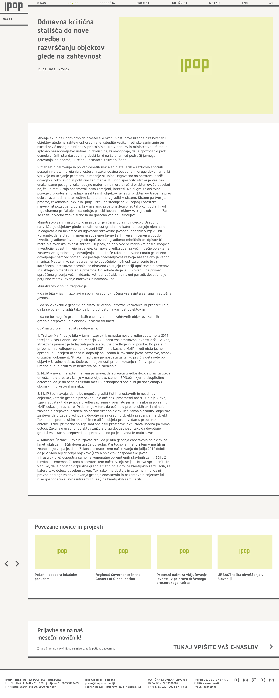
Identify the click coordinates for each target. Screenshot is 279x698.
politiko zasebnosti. (104, 648)
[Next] (17, 564)
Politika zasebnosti (206, 683)
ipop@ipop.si (93, 679)
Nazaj (7, 19)
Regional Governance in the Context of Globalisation (118, 576)
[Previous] (6, 564)
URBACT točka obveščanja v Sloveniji (240, 576)
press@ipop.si (94, 683)
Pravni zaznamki (205, 686)
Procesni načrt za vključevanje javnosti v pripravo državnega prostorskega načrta (182, 578)
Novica (63, 69)
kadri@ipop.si (94, 686)
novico (135, 222)
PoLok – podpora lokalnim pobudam (56, 576)
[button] (271, 3)
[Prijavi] (271, 646)
